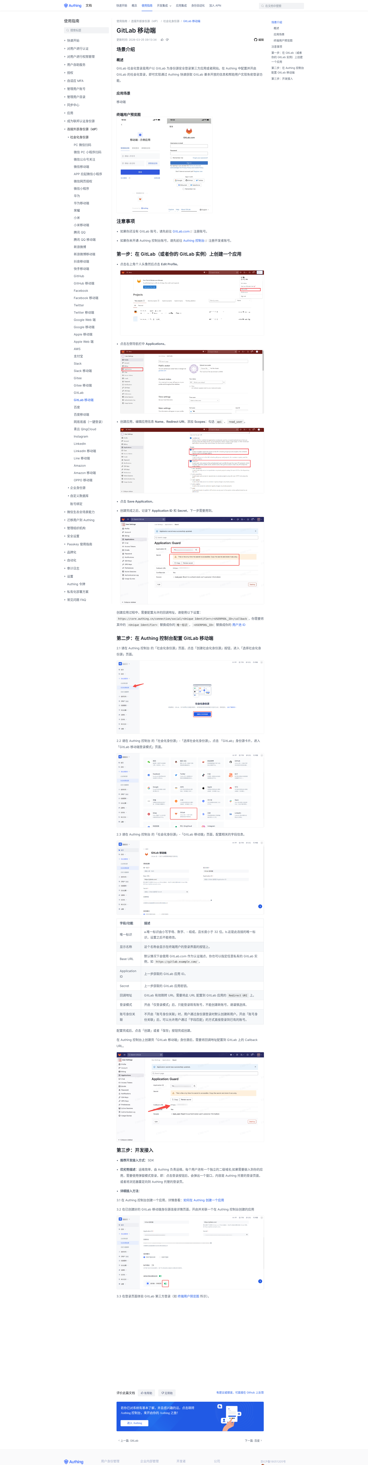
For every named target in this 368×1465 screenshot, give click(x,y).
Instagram (81, 436)
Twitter (79, 305)
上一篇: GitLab (129, 1440)
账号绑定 (76, 504)
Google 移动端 (84, 327)
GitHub (79, 276)
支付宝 (78, 356)
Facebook (81, 291)
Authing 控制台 (196, 240)
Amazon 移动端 (85, 473)
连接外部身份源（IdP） (145, 21)
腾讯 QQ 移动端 (85, 239)
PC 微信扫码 (82, 145)
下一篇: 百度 (252, 1440)
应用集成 (181, 5)
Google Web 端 (85, 320)
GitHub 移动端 (84, 283)
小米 (77, 218)
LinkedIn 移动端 (85, 451)
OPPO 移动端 (83, 480)
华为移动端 (81, 203)
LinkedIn (80, 444)
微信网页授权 (83, 181)
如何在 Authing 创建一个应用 (203, 1200)
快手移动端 (81, 269)
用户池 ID (239, 625)
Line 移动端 (82, 458)
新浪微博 (80, 247)
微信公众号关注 (84, 159)
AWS (77, 349)
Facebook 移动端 (86, 298)
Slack (78, 363)
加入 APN (215, 5)
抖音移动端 (81, 261)
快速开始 (121, 5)
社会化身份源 (171, 21)
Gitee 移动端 (83, 385)
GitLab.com (183, 231)
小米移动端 (81, 225)
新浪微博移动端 (84, 254)
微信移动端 (81, 167)
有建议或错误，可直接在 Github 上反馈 (240, 1392)
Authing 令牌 (76, 584)
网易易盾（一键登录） (89, 422)
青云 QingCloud (85, 429)
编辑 (261, 39)
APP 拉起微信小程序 (88, 174)
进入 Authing (134, 1423)
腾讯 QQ (79, 232)
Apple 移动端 (83, 334)
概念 (134, 5)
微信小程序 (81, 188)
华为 (77, 196)
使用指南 (147, 5)
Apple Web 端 (84, 342)
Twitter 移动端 (84, 312)
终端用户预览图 (188, 1296)
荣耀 (77, 210)
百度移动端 (81, 414)
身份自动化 (198, 5)
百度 (77, 407)
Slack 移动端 (83, 371)
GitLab (79, 393)
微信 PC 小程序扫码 (87, 152)
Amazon (80, 465)
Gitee (78, 378)
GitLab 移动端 (84, 400)
